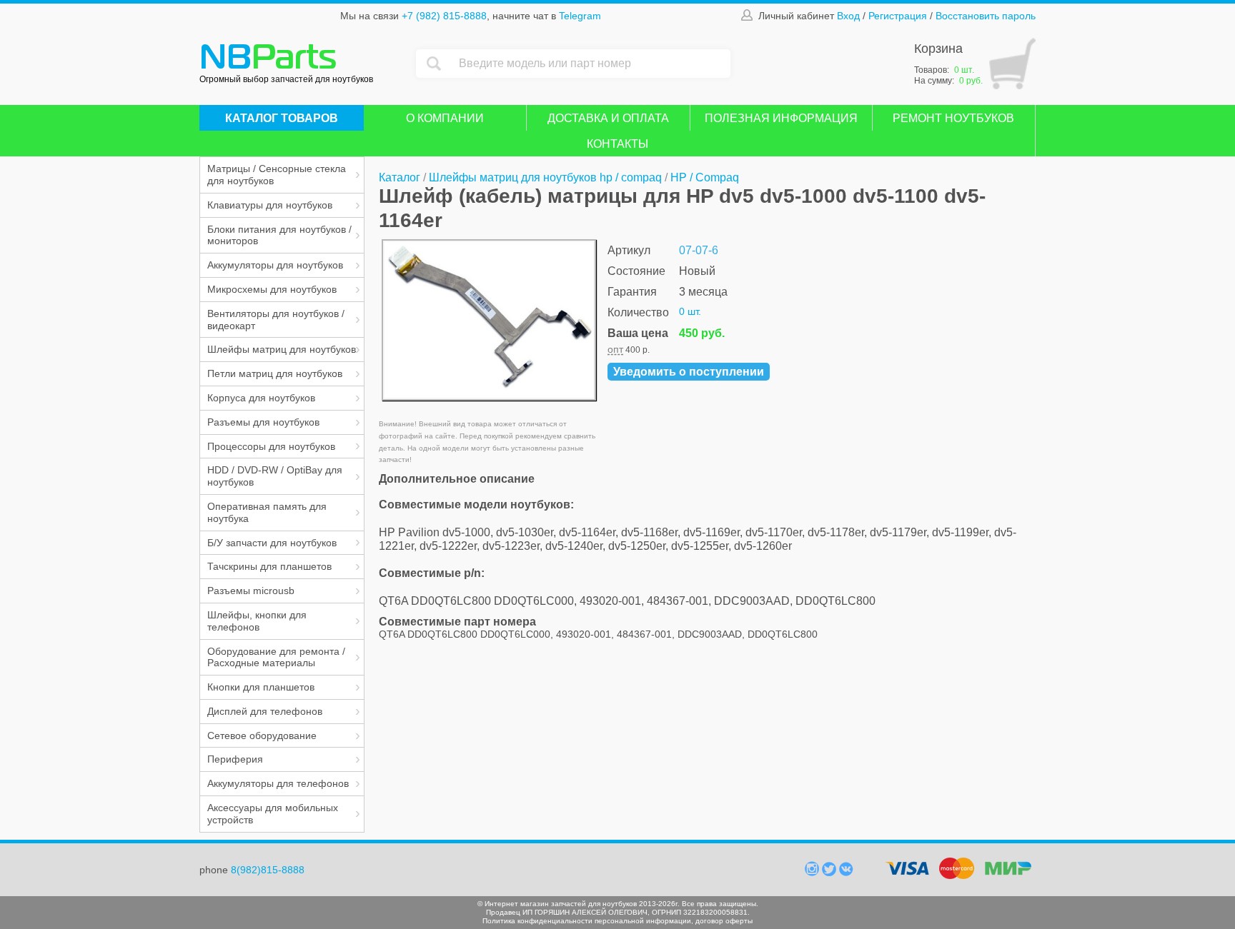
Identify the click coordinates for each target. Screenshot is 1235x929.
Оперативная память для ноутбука (267, 512)
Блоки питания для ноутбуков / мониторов (279, 235)
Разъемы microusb (250, 590)
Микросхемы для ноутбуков (272, 289)
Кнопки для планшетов (260, 687)
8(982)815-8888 (267, 869)
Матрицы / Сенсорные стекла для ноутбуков (276, 174)
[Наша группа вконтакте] (846, 872)
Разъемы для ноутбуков (263, 422)
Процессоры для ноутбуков (271, 446)
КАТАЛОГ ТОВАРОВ (281, 118)
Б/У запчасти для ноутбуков (272, 542)
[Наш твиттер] (830, 872)
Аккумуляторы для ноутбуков (275, 265)
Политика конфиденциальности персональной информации (586, 921)
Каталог (399, 177)
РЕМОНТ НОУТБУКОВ (953, 118)
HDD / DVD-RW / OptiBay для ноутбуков (274, 476)
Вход (848, 15)
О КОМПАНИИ (445, 118)
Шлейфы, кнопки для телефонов (257, 621)
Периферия (235, 759)
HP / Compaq (704, 177)
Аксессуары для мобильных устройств (272, 813)
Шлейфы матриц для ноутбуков (281, 349)
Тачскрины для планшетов (269, 566)
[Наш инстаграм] (813, 872)
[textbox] (591, 63)
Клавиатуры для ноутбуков (269, 205)
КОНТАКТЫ (617, 144)
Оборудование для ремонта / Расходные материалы (276, 657)
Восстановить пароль (986, 15)
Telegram (580, 15)
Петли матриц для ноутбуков (274, 373)
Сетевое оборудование (262, 735)
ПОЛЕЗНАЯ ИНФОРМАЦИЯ (781, 118)
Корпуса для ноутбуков (261, 397)
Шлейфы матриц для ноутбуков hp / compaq (545, 177)
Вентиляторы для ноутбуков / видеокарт (275, 319)
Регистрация (897, 15)
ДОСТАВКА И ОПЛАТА (608, 118)
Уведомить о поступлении (688, 372)
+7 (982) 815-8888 (444, 15)
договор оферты (724, 921)
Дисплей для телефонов (264, 711)
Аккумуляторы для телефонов (278, 783)
